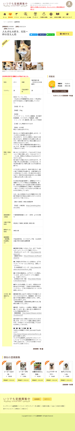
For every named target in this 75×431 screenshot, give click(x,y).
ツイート (34, 34)
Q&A (51, 17)
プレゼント (35, 17)
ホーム (5, 17)
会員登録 (36, 399)
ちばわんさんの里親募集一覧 (62, 96)
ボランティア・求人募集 (33, 406)
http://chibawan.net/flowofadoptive (27, 257)
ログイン (47, 399)
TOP (4, 22)
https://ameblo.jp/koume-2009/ (27, 206)
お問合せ (17, 409)
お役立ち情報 (57, 17)
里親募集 (10, 17)
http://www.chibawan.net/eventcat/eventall (27, 314)
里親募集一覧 (37, 349)
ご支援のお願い (44, 17)
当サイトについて (67, 17)
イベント (16, 17)
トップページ (7, 406)
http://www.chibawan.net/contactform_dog (27, 268)
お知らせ (24, 409)
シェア (42, 34)
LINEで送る (51, 34)
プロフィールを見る (60, 91)
